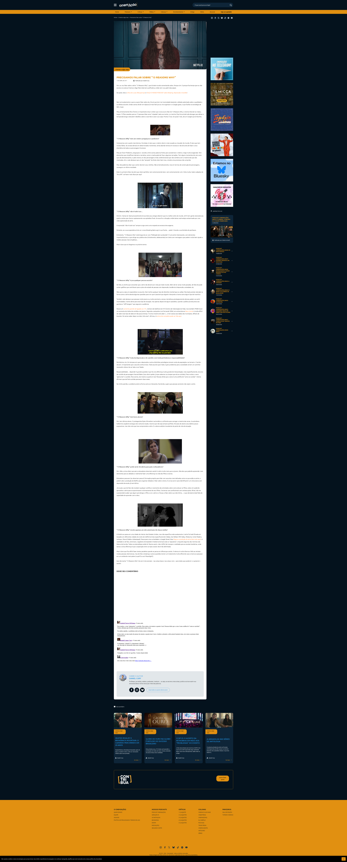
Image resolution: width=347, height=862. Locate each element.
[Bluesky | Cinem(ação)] (222, 170)
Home (117, 12)
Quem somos (118, 812)
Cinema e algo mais (123, 17)
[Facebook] (215, 18)
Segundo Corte (157, 828)
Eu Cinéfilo (202, 820)
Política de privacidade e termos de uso (127, 820)
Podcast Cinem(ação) (159, 812)
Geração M (155, 815)
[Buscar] (231, 5)
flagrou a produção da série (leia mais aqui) (187, 539)
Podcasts (127, 12)
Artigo (192, 12)
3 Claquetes (183, 817)
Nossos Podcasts (159, 809)
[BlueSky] (221, 18)
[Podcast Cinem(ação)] (222, 144)
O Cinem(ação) (120, 809)
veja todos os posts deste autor (158, 690)
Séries (202, 12)
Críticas (140, 12)
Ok (343, 859)
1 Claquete (182, 812)
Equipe (116, 815)
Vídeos (151, 12)
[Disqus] (160, 595)
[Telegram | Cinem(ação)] (222, 69)
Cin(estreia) (202, 815)
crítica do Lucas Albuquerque (136, 93)
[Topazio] (222, 119)
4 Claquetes (183, 820)
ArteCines (201, 830)
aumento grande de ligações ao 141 (135, 309)
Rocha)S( (201, 823)
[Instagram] (212, 18)
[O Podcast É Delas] (222, 195)
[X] (218, 18)
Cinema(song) (202, 817)
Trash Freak (202, 825)
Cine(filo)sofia (203, 828)
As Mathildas (156, 817)
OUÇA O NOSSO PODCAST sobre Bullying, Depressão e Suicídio (167, 93)
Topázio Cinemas (227, 815)
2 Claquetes (183, 815)
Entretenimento (178, 12)
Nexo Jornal (189, 311)
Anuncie (212, 12)
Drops (154, 823)
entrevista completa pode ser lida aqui (169, 316)
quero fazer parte (222, 778)
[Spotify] (228, 18)
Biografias (155, 820)
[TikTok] (225, 18)
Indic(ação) (155, 825)
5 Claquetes (183, 823)
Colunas (163, 12)
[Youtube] (231, 18)
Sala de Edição (227, 812)
